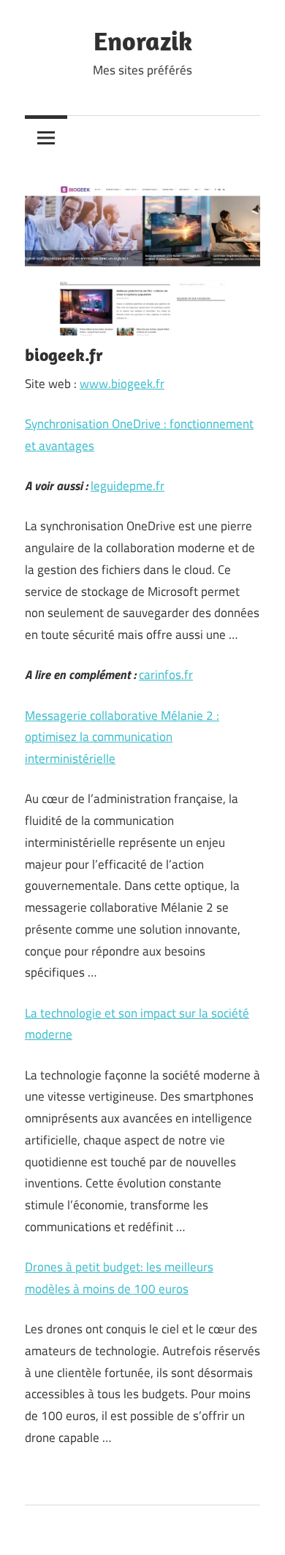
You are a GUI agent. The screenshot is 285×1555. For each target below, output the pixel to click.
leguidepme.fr (127, 485)
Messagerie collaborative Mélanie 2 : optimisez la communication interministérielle (122, 737)
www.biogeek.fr (122, 383)
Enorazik (143, 40)
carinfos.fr (166, 674)
